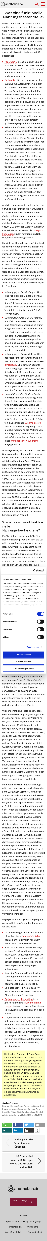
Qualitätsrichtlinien (14, 1232)
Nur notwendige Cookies (23, 669)
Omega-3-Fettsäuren (32, 936)
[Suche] (36, 4)
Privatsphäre (32, 1227)
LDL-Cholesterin (33, 422)
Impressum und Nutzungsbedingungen (23, 1221)
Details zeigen (33, 647)
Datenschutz (15, 1227)
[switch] (40, 621)
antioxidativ (11, 364)
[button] (7, 1125)
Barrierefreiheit (35, 1232)
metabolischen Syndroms (24, 440)
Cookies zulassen (23, 654)
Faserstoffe (11, 61)
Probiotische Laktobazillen (19, 999)
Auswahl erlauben (23, 662)
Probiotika (10, 80)
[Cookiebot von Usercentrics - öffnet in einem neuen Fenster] (33, 571)
